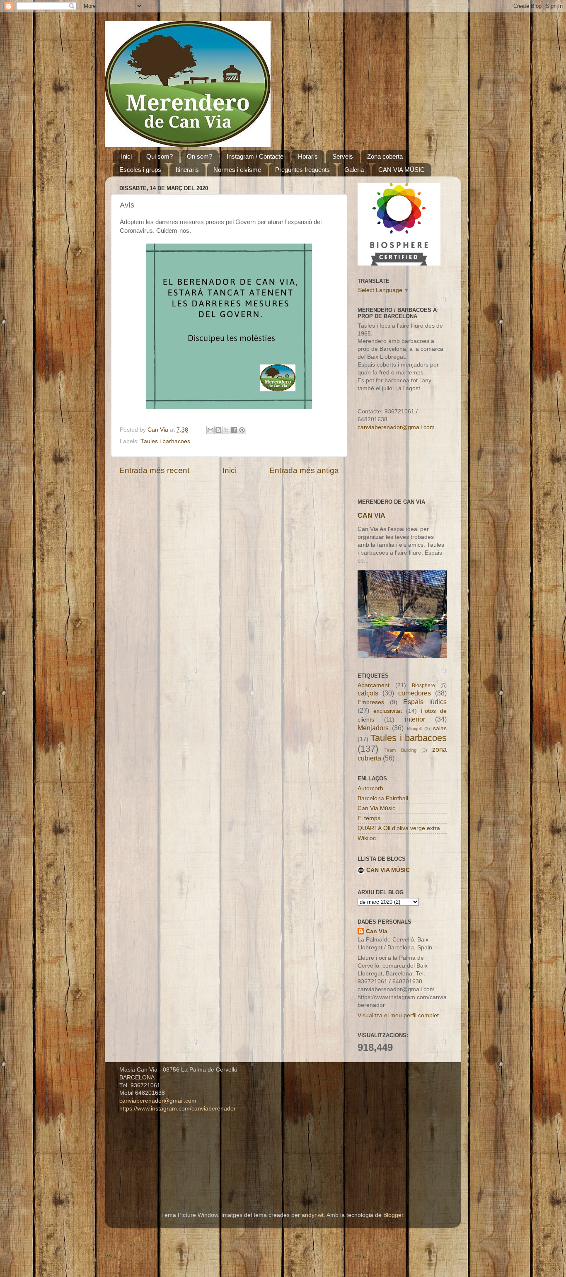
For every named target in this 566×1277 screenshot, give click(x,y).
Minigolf (414, 728)
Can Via (376, 931)
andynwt (313, 1215)
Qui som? (159, 156)
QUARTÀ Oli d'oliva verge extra (399, 828)
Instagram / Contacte (255, 156)
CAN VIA (371, 515)
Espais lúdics (425, 701)
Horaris (308, 156)
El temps (369, 818)
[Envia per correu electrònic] (210, 430)
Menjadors (373, 727)
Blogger (393, 1215)
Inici (126, 156)
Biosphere (423, 685)
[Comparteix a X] (226, 430)
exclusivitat (387, 711)
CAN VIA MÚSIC (401, 169)
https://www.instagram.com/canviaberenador (177, 1109)
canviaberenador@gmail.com (396, 427)
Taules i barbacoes (165, 441)
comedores (414, 693)
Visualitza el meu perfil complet (398, 1015)
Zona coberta (385, 156)
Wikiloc (367, 838)
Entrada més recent (154, 470)
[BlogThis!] (218, 430)
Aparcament (373, 685)
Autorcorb (370, 788)
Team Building (400, 750)
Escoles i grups (140, 169)
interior (415, 719)
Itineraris (187, 169)
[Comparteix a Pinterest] (242, 430)
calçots (368, 693)
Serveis (342, 156)
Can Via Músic (376, 808)
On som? (199, 156)
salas (440, 728)
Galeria (354, 169)
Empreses (371, 702)
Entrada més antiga (304, 470)
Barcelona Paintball (383, 798)
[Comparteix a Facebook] (234, 430)
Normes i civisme (237, 169)
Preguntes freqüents (302, 169)
